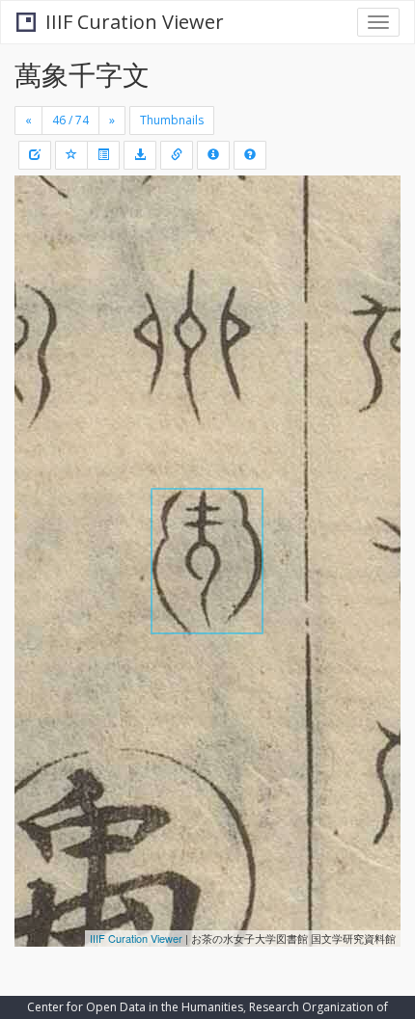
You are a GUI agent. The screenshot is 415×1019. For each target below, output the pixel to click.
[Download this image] (140, 155)
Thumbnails (172, 120)
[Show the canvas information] (176, 155)
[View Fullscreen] (40, 272)
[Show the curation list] (103, 155)
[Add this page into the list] (71, 155)
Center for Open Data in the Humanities (135, 1007)
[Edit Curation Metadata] (34, 155)
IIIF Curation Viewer (134, 22)
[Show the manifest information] (213, 155)
